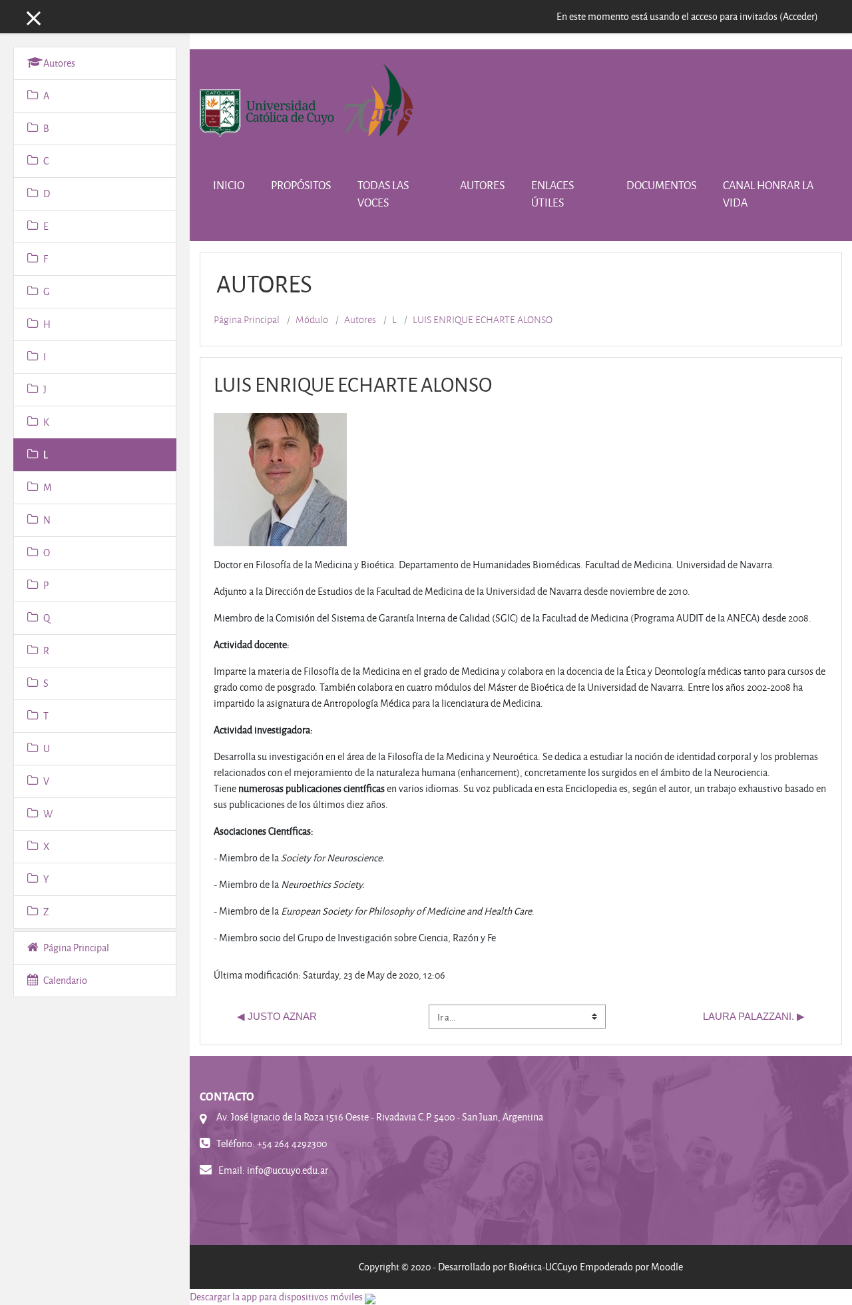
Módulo (312, 319)
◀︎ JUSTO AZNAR (277, 1016)
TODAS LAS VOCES (383, 193)
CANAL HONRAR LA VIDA (768, 193)
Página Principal (247, 319)
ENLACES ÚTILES (552, 193)
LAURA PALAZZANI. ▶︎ (754, 1016)
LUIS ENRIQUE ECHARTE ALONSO (482, 319)
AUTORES (482, 185)
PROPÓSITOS (301, 185)
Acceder (799, 16)
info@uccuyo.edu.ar (287, 1170)
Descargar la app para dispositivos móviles (276, 1297)
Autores (360, 319)
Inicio (228, 185)
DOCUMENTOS (661, 185)
